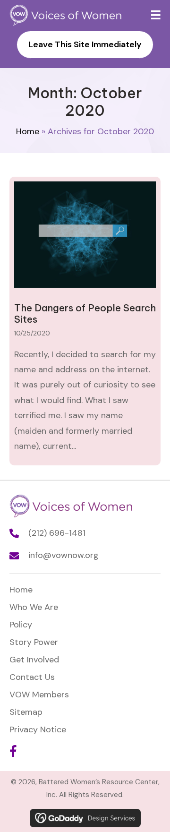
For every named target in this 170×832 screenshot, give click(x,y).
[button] (13, 751)
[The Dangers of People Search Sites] (85, 321)
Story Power (33, 642)
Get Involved (34, 659)
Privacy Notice (37, 729)
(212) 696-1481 (56, 533)
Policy (20, 624)
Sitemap (25, 712)
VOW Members (39, 694)
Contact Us (32, 677)
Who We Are (33, 607)
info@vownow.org (63, 555)
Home (27, 131)
